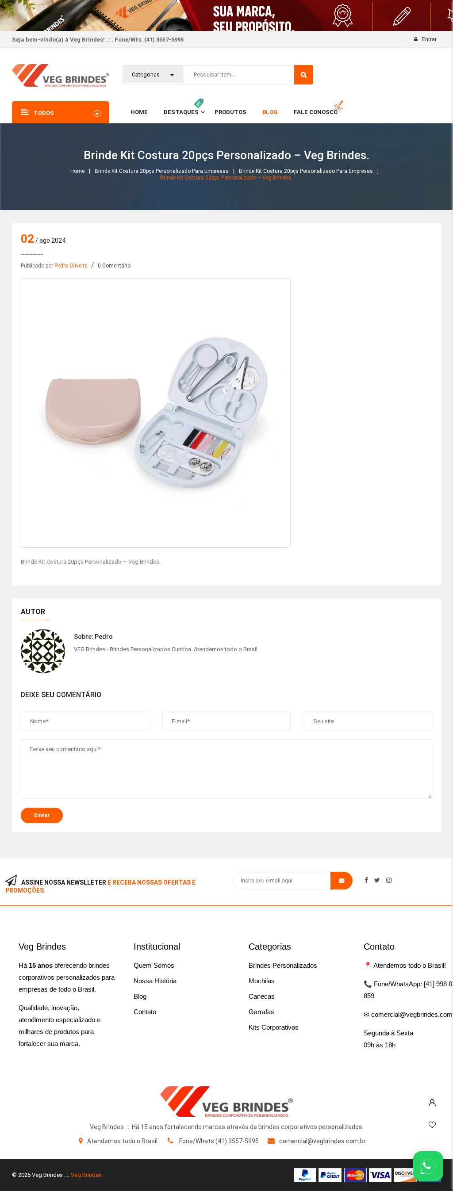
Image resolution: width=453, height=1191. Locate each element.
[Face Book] (366, 880)
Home (77, 171)
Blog (140, 996)
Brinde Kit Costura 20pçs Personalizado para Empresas (162, 171)
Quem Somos (154, 965)
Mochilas (262, 981)
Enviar (42, 815)
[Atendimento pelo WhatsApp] (428, 1166)
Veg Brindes (86, 1175)
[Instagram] (389, 880)
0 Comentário (114, 266)
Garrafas (261, 1011)
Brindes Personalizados (283, 965)
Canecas (262, 996)
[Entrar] (432, 1100)
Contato (145, 1011)
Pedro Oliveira (71, 266)
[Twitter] (377, 880)
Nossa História (155, 981)
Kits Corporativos (274, 1027)
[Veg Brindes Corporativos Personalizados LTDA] (226, 1101)
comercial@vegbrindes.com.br (322, 1141)
